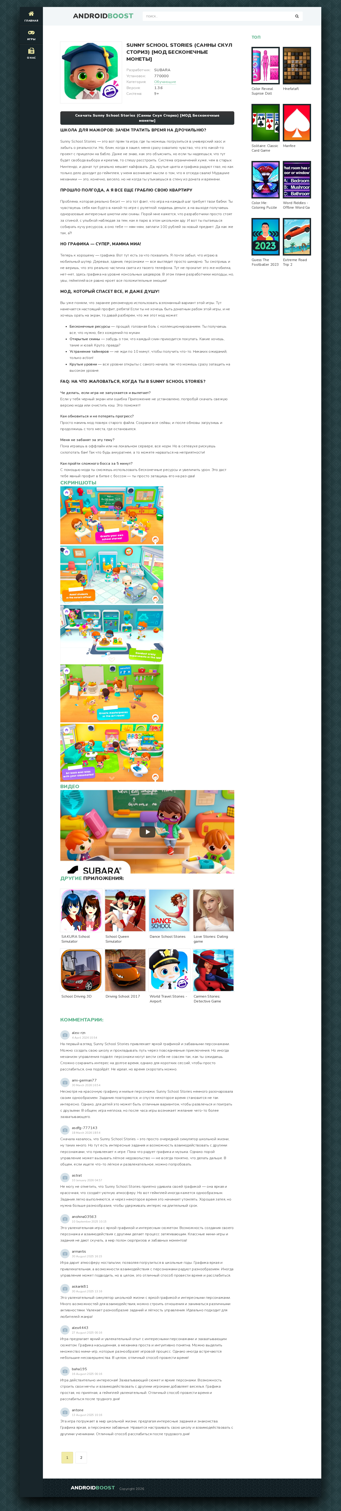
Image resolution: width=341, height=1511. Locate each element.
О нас (31, 58)
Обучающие (165, 81)
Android (103, 16)
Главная (31, 20)
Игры (31, 39)
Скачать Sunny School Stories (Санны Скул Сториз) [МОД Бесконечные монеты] (147, 118)
